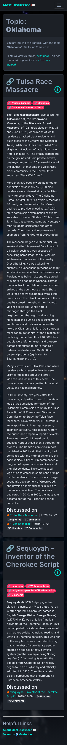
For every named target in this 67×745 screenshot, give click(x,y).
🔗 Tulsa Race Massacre (29, 85)
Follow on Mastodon (17, 734)
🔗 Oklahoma (41, 103)
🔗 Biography (15, 586)
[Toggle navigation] (59, 5)
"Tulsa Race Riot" (20, 523)
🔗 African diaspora (19, 103)
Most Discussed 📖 (19, 5)
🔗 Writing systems (38, 586)
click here (43, 55)
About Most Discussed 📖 (19, 729)
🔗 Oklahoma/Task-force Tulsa (25, 107)
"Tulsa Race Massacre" (24, 515)
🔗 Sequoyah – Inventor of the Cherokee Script (32, 556)
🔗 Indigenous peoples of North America (31, 590)
